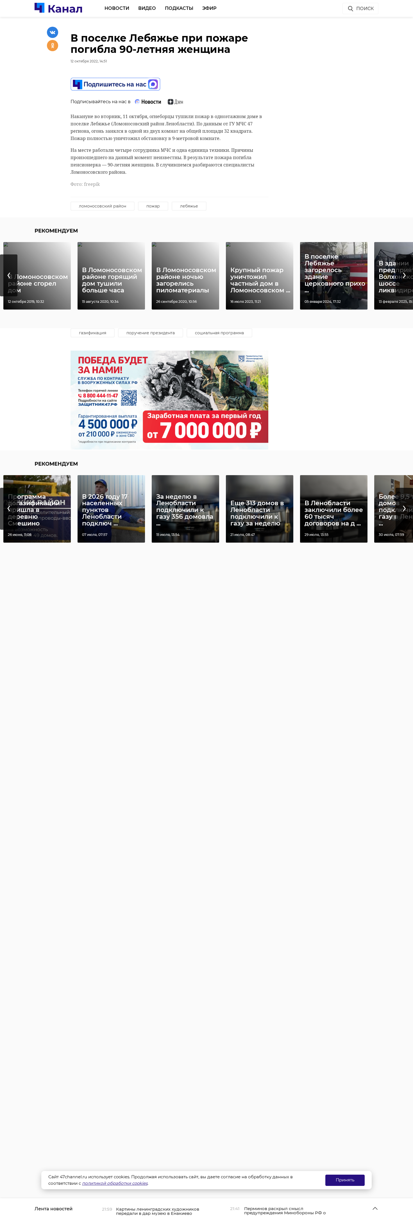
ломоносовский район (102, 206)
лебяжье (189, 206)
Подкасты (179, 8)
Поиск (365, 8)
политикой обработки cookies (115, 1183)
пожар (153, 206)
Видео (147, 8)
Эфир (209, 8)
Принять (345, 1180)
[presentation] (8, 275)
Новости (117, 8)
